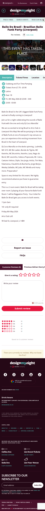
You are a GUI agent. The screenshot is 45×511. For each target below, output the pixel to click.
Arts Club (29, 35)
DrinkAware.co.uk (7, 405)
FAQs (22, 255)
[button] (22, 321)
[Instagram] (14, 374)
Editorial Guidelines (27, 431)
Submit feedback (13, 505)
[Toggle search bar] (38, 11)
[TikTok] (39, 374)
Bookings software (8, 455)
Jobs (21, 428)
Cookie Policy (13, 431)
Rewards (13, 428)
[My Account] (41, 3)
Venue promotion (29, 466)
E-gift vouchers (7, 466)
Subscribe (38, 485)
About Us (5, 428)
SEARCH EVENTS (22, 20)
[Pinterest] (22, 374)
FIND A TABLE (8, 20)
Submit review (22, 308)
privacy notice (16, 492)
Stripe (17, 389)
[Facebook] (5, 374)
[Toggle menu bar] (4, 11)
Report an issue (22, 247)
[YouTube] (31, 374)
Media (3, 431)
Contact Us (29, 428)
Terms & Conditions (7, 502)
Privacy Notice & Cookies (23, 502)
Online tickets (28, 455)
